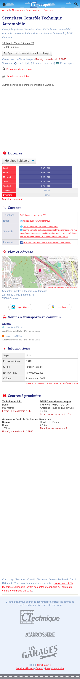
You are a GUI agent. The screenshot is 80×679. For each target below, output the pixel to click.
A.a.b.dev (45, 419)
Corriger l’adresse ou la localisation (62, 287)
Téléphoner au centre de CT (33, 215)
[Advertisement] (40, 535)
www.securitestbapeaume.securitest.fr (40, 226)
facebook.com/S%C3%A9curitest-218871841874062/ (47, 242)
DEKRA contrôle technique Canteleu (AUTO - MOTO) (55, 403)
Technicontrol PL (12, 401)
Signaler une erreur (12, 199)
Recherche (76, 4)
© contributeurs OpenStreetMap (63, 259)
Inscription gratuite (54, 668)
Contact (39, 668)
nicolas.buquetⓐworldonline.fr (36, 221)
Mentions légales (25, 668)
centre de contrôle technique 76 (43, 587)
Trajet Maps (61, 307)
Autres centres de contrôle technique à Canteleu (28, 84)
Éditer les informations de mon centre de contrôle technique (52, 383)
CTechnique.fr (44, 665)
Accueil (4, 4)
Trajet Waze (22, 307)
